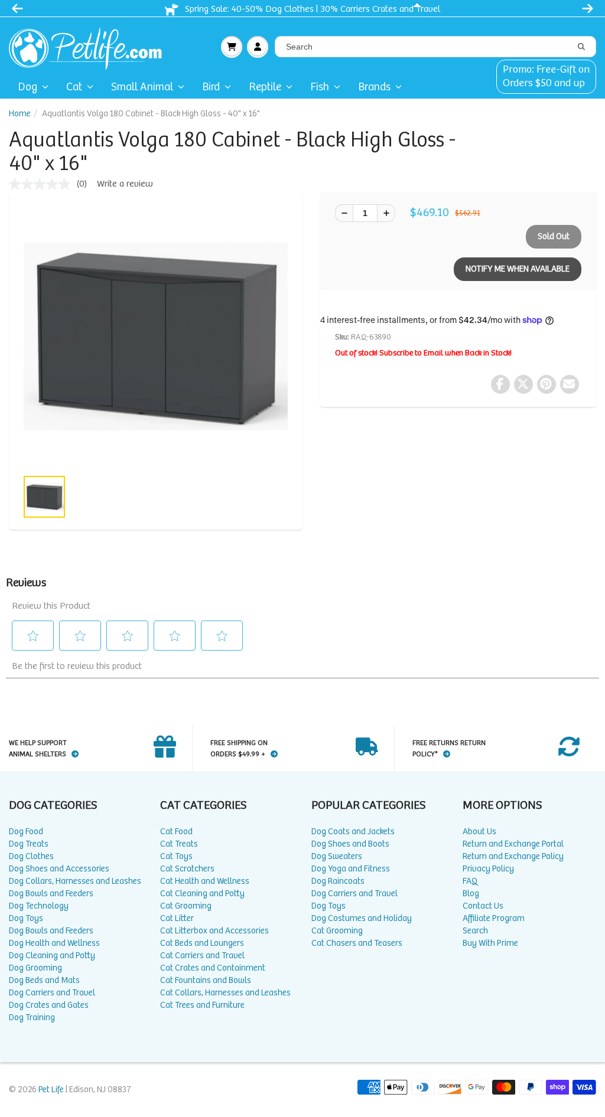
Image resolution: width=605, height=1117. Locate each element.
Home (20, 114)
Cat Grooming (186, 906)
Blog (471, 894)
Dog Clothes (31, 856)
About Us (479, 832)
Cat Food (176, 832)
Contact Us (483, 906)
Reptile (265, 87)
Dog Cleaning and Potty (52, 956)
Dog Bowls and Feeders (51, 894)
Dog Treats (28, 844)
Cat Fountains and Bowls (205, 980)
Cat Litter (177, 918)
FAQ (470, 881)
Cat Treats (179, 844)
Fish (319, 87)
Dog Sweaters (336, 856)
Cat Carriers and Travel (202, 956)
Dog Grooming (35, 968)
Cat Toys (176, 856)
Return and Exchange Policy (513, 856)
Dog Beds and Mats (44, 980)
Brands (374, 87)
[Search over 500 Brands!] (581, 47)
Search (475, 931)
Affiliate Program (494, 918)
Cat (74, 87)
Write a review (125, 184)
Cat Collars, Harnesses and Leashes (225, 993)
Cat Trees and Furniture (202, 1005)
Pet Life (51, 1090)
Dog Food (26, 832)
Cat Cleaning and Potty (202, 894)
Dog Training (32, 1018)
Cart (231, 46)
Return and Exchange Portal (513, 844)
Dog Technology (39, 906)
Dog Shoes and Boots (350, 844)
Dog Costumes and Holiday (361, 918)
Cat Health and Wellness (204, 881)
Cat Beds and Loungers (202, 943)
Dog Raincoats (338, 881)
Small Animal (142, 87)
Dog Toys (26, 918)
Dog (27, 87)
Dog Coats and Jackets (353, 832)
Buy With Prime (490, 943)
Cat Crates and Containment (212, 968)
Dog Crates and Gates (49, 1005)
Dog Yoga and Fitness (350, 869)
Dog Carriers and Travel (52, 993)
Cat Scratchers (187, 869)
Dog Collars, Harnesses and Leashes (75, 881)
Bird (211, 87)
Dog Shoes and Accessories (59, 869)
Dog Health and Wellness (54, 943)
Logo (90, 46)
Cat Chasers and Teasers (356, 943)
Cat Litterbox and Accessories (214, 931)
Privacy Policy (488, 869)
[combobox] (435, 46)
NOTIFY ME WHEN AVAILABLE (518, 269)
